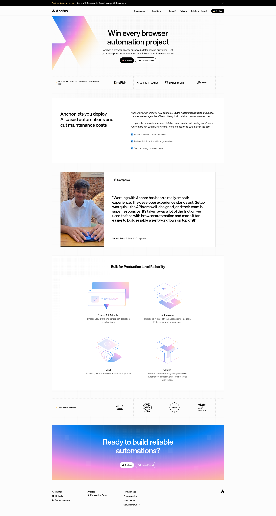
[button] (140, 11)
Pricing (183, 11)
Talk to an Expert (199, 11)
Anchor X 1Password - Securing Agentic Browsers (101, 3)
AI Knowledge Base (97, 495)
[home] (60, 11)
